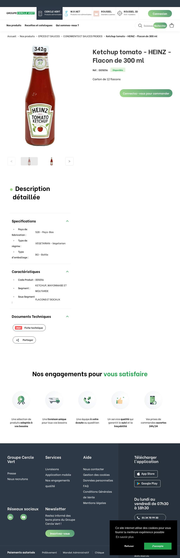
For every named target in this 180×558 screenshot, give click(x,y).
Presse (11, 473)
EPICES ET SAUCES (49, 36)
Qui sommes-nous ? (67, 25)
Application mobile (58, 474)
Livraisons (52, 469)
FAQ (86, 486)
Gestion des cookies (96, 474)
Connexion (160, 13)
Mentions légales (94, 503)
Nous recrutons (17, 479)
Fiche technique (29, 328)
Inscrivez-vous (60, 533)
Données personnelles (98, 480)
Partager (27, 340)
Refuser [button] (129, 546)
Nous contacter (93, 469)
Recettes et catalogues (38, 25)
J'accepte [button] (157, 546)
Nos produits (27, 36)
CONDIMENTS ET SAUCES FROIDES (82, 36)
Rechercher (160, 25)
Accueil (11, 36)
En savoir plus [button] (125, 536)
